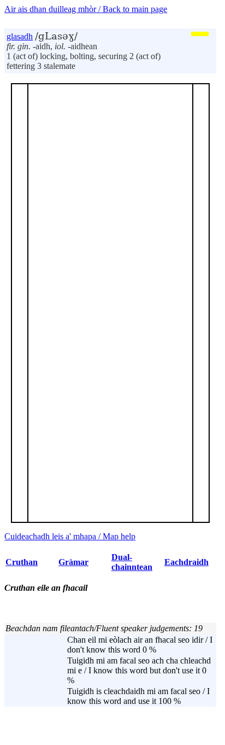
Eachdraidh (186, 562)
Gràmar (73, 562)
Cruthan (21, 562)
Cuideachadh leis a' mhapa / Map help (69, 536)
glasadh (20, 36)
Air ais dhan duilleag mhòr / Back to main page (85, 9)
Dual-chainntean (131, 562)
